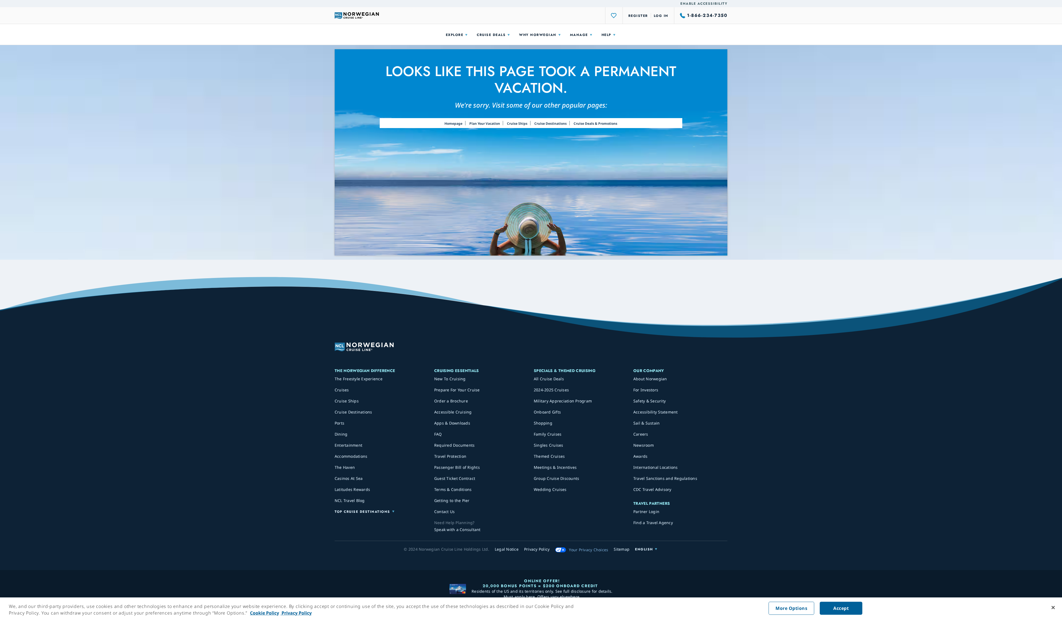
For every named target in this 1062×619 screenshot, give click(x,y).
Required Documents (454, 445)
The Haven (345, 467)
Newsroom (643, 445)
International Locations (655, 467)
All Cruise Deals (549, 378)
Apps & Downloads (452, 423)
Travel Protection (450, 456)
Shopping (543, 423)
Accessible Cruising (453, 412)
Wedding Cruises (550, 489)
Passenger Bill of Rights (457, 467)
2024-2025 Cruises (551, 389)
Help (606, 35)
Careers (640, 434)
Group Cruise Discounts (556, 478)
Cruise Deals (491, 35)
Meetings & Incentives (555, 467)
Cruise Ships (517, 123)
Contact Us (444, 511)
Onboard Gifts (547, 412)
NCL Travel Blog (350, 500)
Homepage (453, 123)
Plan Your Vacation (484, 123)
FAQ (438, 434)
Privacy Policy (296, 613)
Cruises (342, 389)
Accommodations (351, 456)
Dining (341, 434)
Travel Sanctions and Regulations (665, 478)
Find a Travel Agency (653, 522)
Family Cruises (548, 434)
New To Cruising (450, 378)
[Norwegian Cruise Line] (357, 15)
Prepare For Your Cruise (457, 389)
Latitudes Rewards (352, 489)
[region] (531, 608)
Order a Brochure (451, 401)
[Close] (1053, 608)
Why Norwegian (537, 35)
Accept (841, 608)
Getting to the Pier (452, 500)
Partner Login (646, 511)
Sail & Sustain (646, 423)
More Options (791, 608)
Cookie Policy (264, 613)
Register (638, 16)
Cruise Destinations (550, 123)
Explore (455, 35)
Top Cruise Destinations (362, 511)
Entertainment (348, 445)
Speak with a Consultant (457, 529)
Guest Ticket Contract (454, 478)
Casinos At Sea (349, 478)
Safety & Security (649, 401)
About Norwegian (650, 378)
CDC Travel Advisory (652, 489)
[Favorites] (614, 15)
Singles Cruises (548, 445)
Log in (661, 16)
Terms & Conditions (453, 489)
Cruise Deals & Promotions (595, 123)
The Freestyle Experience (358, 378)
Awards (640, 456)
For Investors (645, 389)
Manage (579, 35)
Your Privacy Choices (588, 549)
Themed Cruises (549, 456)
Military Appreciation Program (563, 401)
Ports (339, 423)
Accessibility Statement (655, 412)
